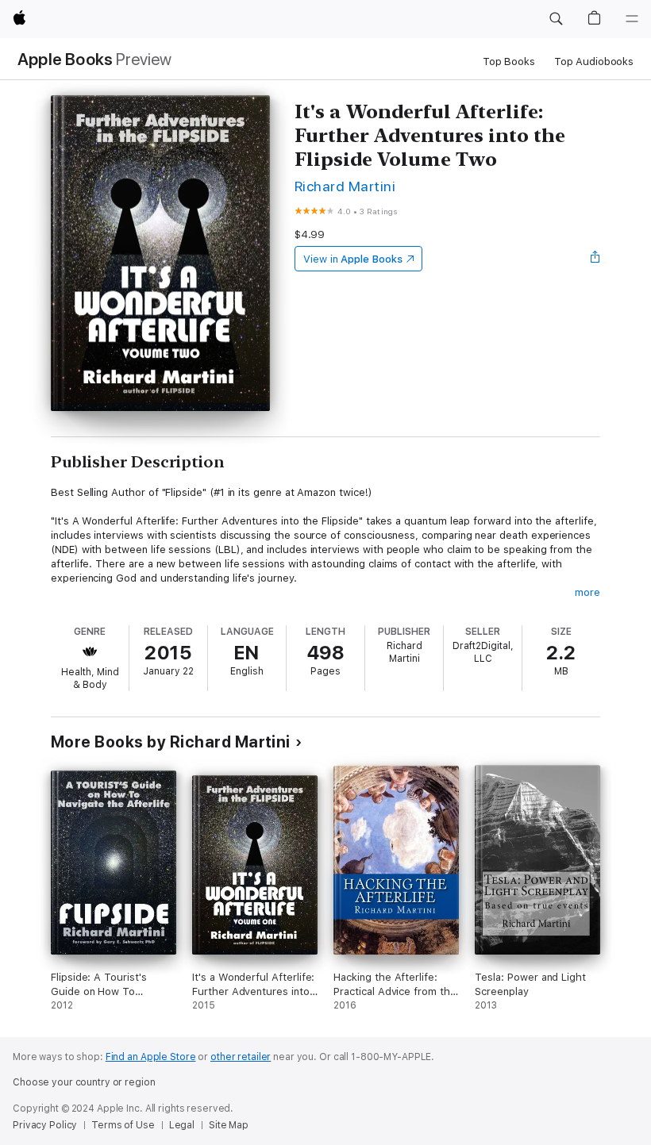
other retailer (240, 1056)
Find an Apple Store (151, 1056)
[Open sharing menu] (595, 259)
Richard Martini (345, 186)
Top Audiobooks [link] (594, 61)
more (587, 592)
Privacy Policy (45, 1125)
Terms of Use (123, 1125)
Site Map (228, 1125)
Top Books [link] (509, 61)
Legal (182, 1125)
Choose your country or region (84, 1082)
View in (353, 259)
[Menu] (632, 19)
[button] (556, 19)
